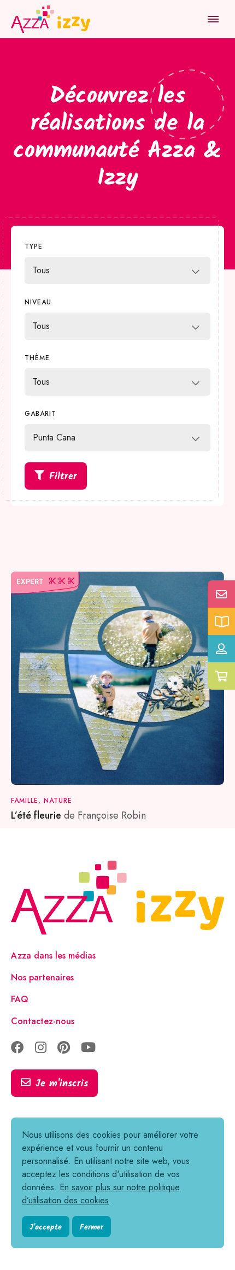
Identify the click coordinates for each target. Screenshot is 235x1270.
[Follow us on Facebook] (17, 1048)
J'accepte (46, 1227)
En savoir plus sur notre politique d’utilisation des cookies (101, 1194)
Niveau (38, 302)
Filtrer (63, 477)
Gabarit (40, 414)
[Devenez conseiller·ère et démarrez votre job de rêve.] (221, 648)
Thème (37, 358)
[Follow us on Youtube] (88, 1048)
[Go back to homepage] (52, 19)
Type (34, 246)
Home (23, 54)
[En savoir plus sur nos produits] (221, 621)
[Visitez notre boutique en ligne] (221, 676)
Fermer (91, 1227)
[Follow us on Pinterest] (63, 1048)
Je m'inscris (62, 1084)
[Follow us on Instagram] (40, 1048)
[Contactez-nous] (221, 594)
